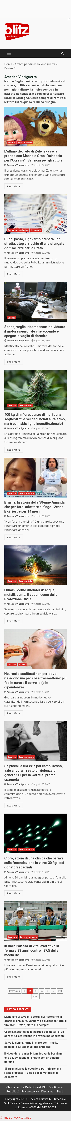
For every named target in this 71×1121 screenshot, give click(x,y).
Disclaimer (48, 1091)
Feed (60, 1091)
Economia (36, 230)
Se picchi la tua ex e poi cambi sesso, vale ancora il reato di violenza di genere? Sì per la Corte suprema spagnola (35, 741)
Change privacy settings (15, 1117)
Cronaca (12, 405)
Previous (14, 991)
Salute (22, 664)
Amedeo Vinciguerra (18, 165)
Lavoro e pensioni (28, 937)
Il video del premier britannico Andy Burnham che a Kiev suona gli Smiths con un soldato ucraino (33, 1058)
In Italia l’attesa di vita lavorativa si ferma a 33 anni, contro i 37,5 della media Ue (35, 921)
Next (36, 996)
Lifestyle (12, 664)
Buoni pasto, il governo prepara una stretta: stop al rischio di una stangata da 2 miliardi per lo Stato (35, 214)
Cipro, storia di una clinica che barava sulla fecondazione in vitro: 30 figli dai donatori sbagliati (35, 833)
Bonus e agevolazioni (18, 230)
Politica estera (25, 142)
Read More (13, 186)
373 (60, 991)
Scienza (11, 318)
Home (8, 64)
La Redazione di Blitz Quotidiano (42, 1087)
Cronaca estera (26, 493)
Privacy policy (30, 1091)
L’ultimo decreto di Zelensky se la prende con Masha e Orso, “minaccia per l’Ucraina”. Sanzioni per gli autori (35, 126)
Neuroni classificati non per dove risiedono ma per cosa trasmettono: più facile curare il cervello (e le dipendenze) (35, 649)
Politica (11, 142)
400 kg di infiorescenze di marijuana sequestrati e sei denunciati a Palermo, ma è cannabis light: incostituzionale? (35, 390)
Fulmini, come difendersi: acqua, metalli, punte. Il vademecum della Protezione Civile (35, 565)
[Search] (62, 53)
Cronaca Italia (25, 405)
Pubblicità (12, 1091)
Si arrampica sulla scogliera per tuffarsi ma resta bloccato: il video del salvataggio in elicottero (32, 1073)
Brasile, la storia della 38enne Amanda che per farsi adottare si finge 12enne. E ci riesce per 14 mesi (35, 477)
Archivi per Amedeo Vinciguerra (35, 64)
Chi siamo (12, 1087)
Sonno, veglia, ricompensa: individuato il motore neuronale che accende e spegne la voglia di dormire (35, 302)
